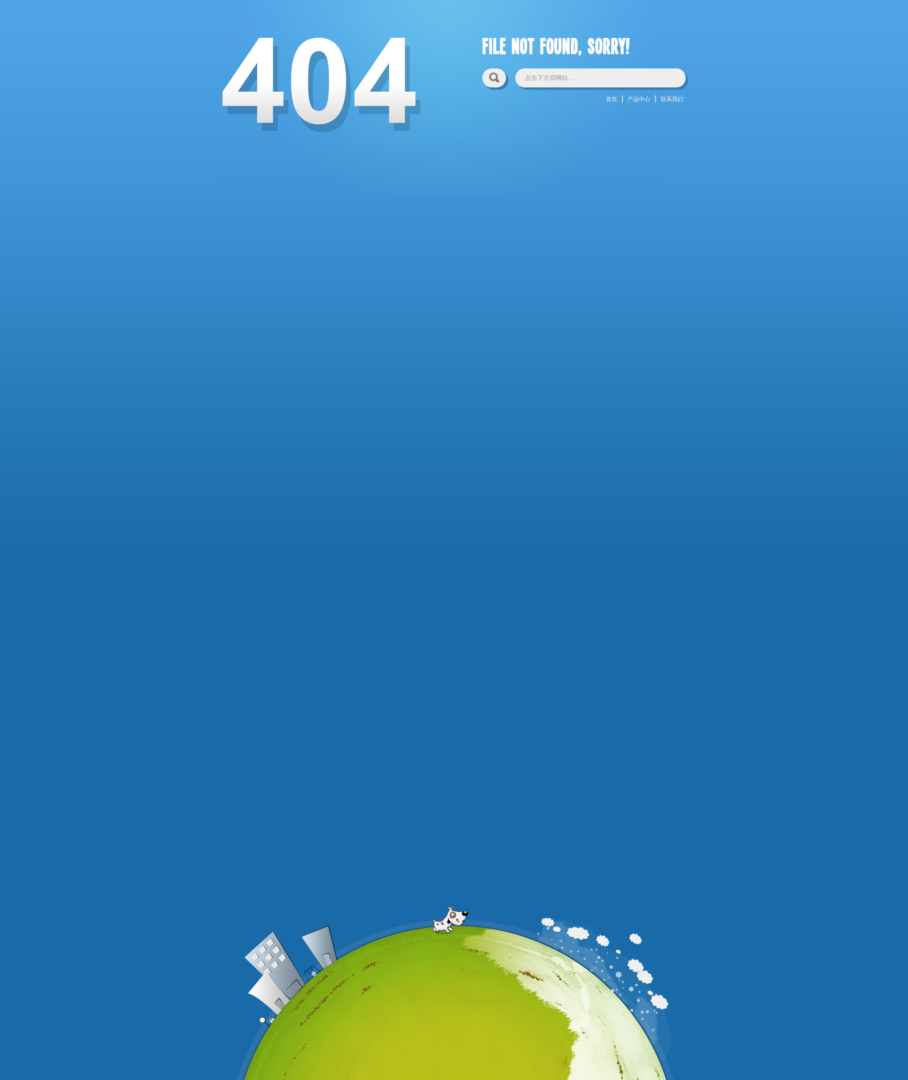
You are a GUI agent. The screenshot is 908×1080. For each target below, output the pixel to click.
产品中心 (639, 99)
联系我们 (672, 99)
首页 (611, 99)
